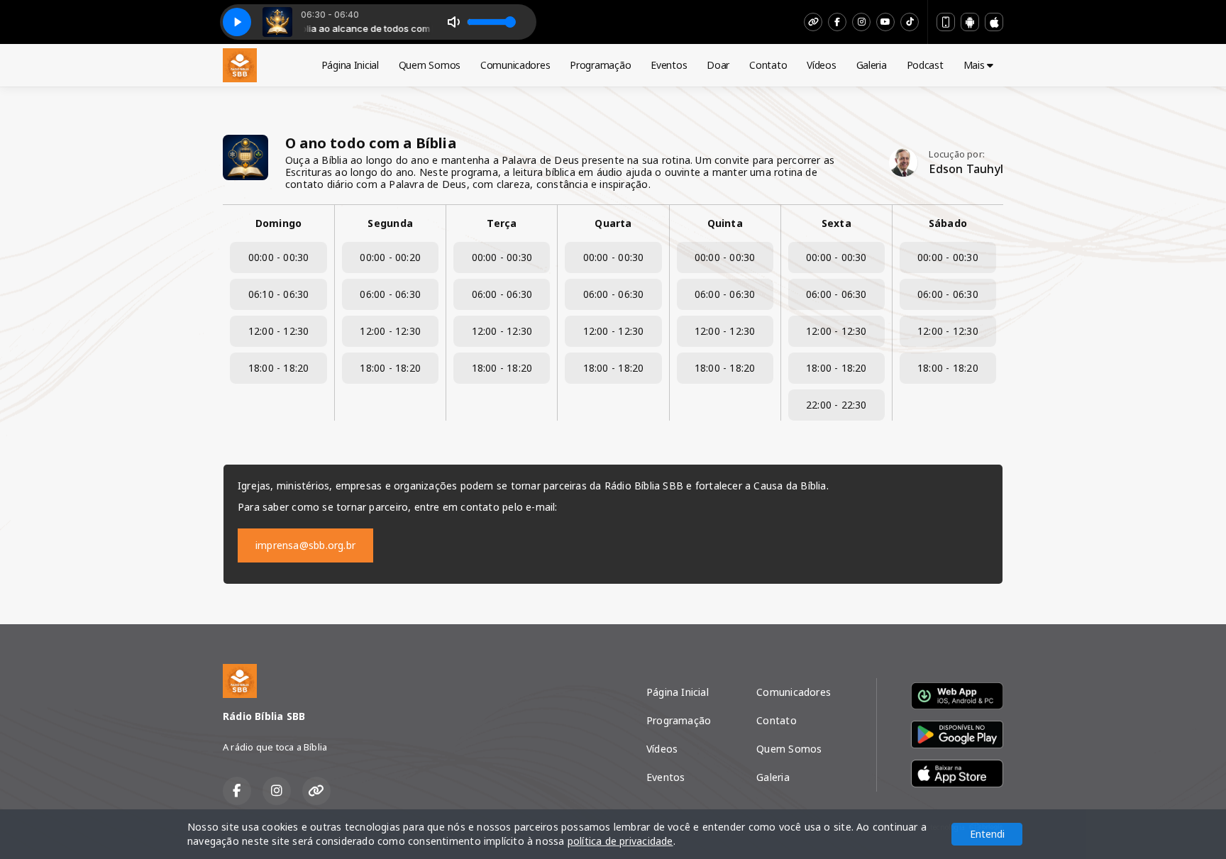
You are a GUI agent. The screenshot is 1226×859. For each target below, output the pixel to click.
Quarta (613, 223)
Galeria (871, 65)
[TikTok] (909, 22)
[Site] (813, 22)
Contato (768, 65)
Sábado (948, 223)
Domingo (278, 223)
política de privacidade (620, 841)
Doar (718, 65)
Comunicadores (515, 65)
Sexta (836, 223)
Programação (600, 65)
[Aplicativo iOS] (994, 22)
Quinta (725, 223)
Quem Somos (429, 65)
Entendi (987, 834)
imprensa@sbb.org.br (305, 545)
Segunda (390, 223)
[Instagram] (861, 22)
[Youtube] (885, 22)
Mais (975, 65)
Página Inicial (350, 65)
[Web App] (946, 22)
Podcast (925, 65)
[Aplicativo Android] (970, 22)
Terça (502, 223)
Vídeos (821, 65)
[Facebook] (837, 22)
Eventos (669, 65)
